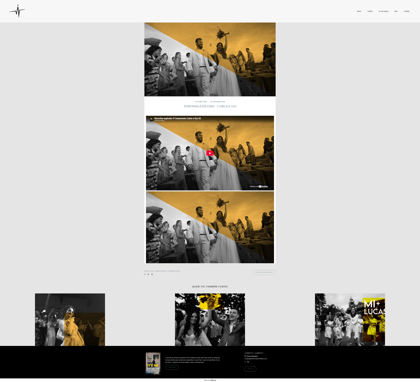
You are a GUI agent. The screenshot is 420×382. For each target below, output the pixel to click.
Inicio (359, 11)
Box (396, 11)
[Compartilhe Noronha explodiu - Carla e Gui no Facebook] (144, 274)
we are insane (383, 11)
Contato (406, 11)
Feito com (210, 380)
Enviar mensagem (252, 356)
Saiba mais (172, 367)
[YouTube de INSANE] (248, 362)
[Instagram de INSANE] (245, 362)
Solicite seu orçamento (264, 272)
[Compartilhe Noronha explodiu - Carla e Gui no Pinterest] (152, 274)
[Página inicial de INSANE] (17, 11)
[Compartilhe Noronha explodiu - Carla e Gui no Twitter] (148, 274)
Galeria (370, 11)
